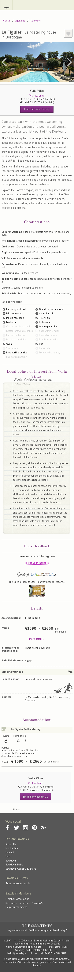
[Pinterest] (34, 825)
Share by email (25, 808)
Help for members (16, 907)
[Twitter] (16, 825)
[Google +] (43, 825)
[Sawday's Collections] (37, 576)
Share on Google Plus (57, 808)
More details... (36, 638)
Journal (10, 852)
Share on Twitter (41, 808)
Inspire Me (12, 848)
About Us (11, 844)
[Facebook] (7, 825)
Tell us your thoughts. (37, 562)
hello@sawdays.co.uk (20, 953)
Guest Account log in (18, 883)
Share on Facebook (33, 808)
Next (69, 62)
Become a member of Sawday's (24, 903)
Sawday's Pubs (14, 864)
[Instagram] (25, 825)
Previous (4, 62)
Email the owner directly (37, 109)
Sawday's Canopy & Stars (21, 868)
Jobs (8, 856)
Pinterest (49, 808)
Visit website (37, 95)
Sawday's (37, 5)
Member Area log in (17, 899)
